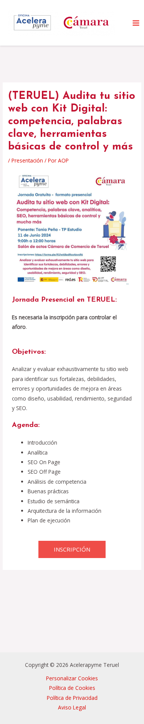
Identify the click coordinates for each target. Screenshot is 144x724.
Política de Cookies (72, 687)
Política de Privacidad (72, 697)
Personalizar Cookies (72, 678)
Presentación (27, 160)
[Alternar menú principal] (136, 23)
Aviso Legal (72, 707)
